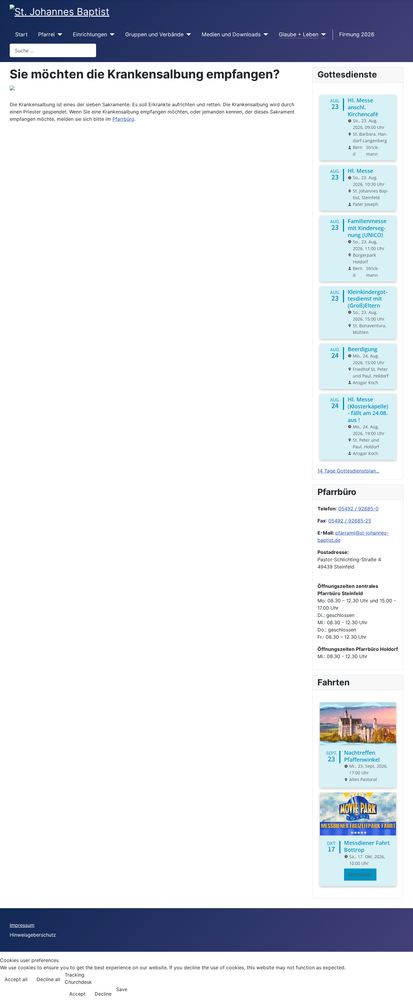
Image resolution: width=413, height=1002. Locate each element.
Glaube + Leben (298, 34)
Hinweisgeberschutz (33, 935)
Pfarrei (46, 34)
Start (21, 34)
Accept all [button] (16, 979)
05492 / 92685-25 (349, 521)
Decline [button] (103, 994)
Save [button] (121, 989)
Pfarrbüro (123, 119)
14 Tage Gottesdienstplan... (348, 471)
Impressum (22, 925)
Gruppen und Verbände (154, 34)
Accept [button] (77, 994)
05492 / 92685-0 (358, 509)
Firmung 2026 (356, 34)
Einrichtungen (90, 34)
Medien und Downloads (231, 34)
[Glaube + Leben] (322, 34)
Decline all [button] (48, 979)
